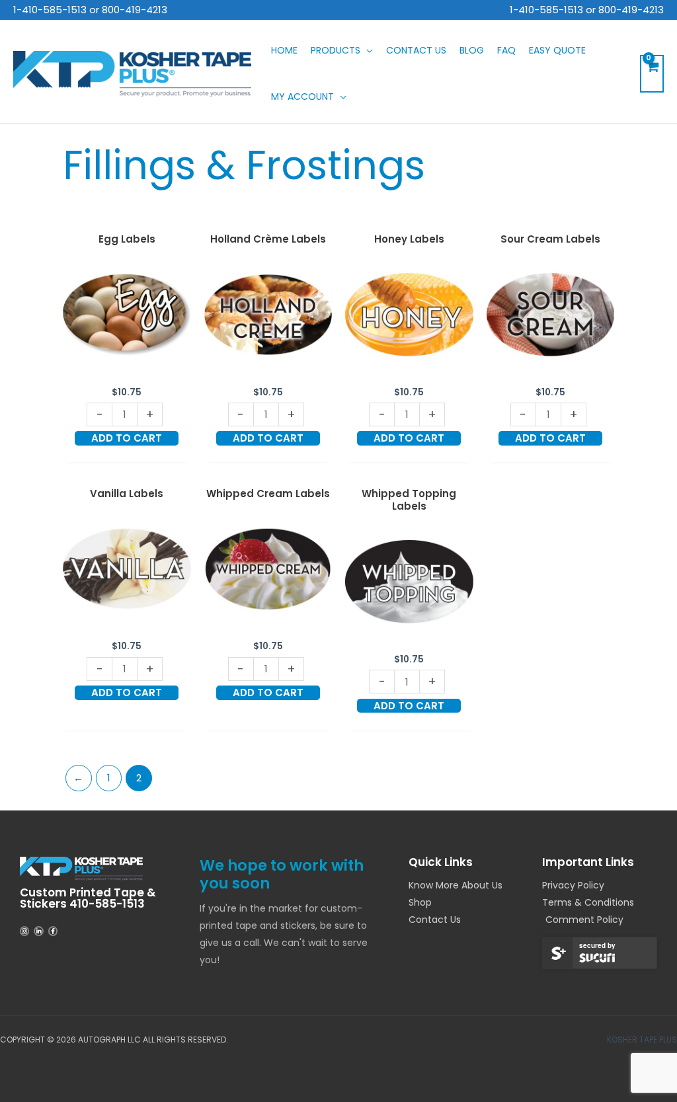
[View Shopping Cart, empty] (652, 74)
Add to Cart (126, 438)
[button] (366, 50)
